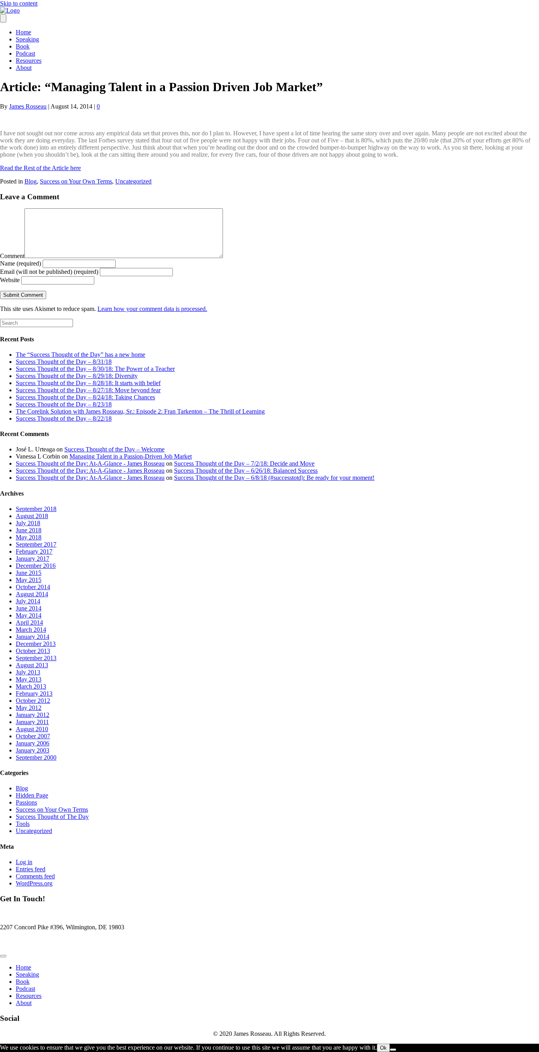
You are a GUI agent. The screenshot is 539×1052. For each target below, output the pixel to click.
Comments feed (35, 876)
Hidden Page (32, 795)
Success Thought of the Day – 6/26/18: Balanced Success (246, 470)
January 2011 (32, 722)
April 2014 (29, 622)
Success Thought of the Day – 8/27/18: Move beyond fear (88, 390)
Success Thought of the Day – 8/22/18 (64, 418)
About (24, 67)
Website (10, 280)
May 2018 (28, 537)
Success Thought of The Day (52, 816)
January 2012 (32, 714)
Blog (30, 181)
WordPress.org (34, 883)
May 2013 (28, 679)
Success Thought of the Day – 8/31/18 (64, 361)
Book (23, 46)
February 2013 (34, 693)
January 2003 (32, 750)
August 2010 (32, 729)
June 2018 (28, 530)
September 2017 (36, 544)
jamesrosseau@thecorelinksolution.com (49, 940)
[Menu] (3, 18)
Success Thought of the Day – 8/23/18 (64, 404)
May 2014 (28, 615)
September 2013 (36, 658)
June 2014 (28, 608)
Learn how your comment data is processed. (152, 308)
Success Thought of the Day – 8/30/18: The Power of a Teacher (95, 368)
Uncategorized (133, 181)
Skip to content (18, 3)
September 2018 (36, 508)
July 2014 (28, 601)
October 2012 (33, 700)
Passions (26, 802)
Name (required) (20, 263)
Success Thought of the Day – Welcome (114, 449)
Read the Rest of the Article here (40, 168)
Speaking (27, 39)
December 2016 (36, 565)
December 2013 (36, 643)
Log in (24, 862)
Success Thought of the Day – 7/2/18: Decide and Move (244, 463)
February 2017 (34, 551)
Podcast (25, 53)
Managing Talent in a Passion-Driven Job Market (130, 456)
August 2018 (32, 516)
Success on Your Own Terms (76, 181)
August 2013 (32, 665)
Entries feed (30, 869)
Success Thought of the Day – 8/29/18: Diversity (77, 376)
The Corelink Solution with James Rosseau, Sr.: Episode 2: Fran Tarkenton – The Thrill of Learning (140, 411)
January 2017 (32, 558)
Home (23, 32)
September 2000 (36, 757)
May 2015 (28, 580)
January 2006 (32, 743)
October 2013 (33, 651)
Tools (23, 823)
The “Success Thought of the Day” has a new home (80, 354)
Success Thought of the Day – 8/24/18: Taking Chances (85, 397)
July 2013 (28, 672)
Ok (383, 1048)
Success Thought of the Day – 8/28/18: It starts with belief (88, 383)
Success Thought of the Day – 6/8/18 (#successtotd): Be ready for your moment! (274, 477)
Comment (12, 256)
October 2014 (33, 587)
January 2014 (32, 636)
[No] (393, 1049)
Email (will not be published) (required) (49, 271)
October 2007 (33, 736)
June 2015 (28, 572)
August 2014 (32, 594)
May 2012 (28, 707)
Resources (28, 60)
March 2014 (31, 629)
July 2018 (28, 523)
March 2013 (31, 686)
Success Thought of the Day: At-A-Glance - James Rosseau (90, 463)
